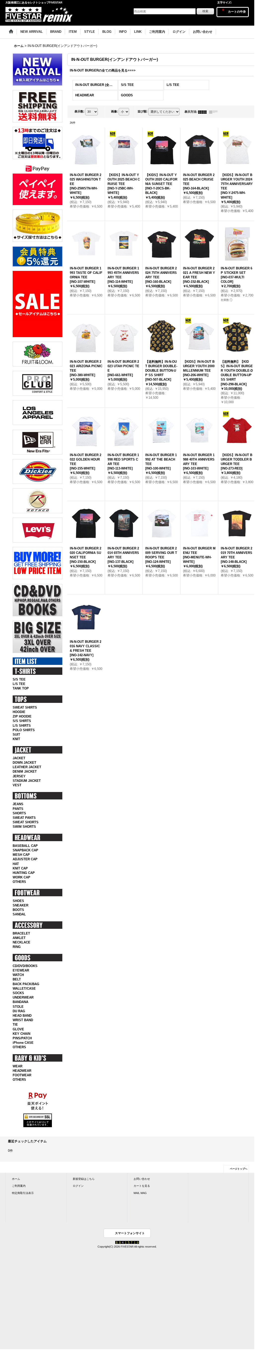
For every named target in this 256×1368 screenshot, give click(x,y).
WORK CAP (21, 877)
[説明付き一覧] (214, 111)
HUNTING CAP (24, 873)
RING (17, 947)
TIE (15, 1024)
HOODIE (19, 712)
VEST (17, 785)
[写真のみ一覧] (203, 111)
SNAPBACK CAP (25, 850)
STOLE (18, 1006)
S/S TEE (19, 679)
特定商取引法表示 (23, 1192)
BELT (17, 979)
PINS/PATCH (22, 1038)
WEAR (17, 1066)
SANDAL (19, 914)
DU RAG (19, 1011)
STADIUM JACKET (27, 781)
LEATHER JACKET (27, 767)
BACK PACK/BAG (26, 984)
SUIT (16, 734)
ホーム (16, 1178)
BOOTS (18, 910)
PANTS (18, 809)
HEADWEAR (22, 1071)
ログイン (78, 1185)
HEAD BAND (22, 1015)
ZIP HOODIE (22, 716)
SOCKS (18, 993)
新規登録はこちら (84, 1178)
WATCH (18, 975)
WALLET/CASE (24, 988)
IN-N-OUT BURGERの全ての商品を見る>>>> (103, 70)
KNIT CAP (20, 868)
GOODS (127, 95)
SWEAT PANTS (24, 818)
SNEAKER (20, 905)
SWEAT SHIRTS (25, 707)
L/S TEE (19, 684)
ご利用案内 (19, 1185)
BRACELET (21, 933)
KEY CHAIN (21, 1034)
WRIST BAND (23, 1020)
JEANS (18, 804)
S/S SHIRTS (22, 721)
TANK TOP (21, 688)
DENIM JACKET (25, 771)
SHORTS (19, 813)
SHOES (18, 901)
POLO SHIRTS (24, 730)
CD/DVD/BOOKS (25, 966)
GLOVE (18, 1029)
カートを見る (142, 1185)
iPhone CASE (23, 1042)
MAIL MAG (140, 1192)
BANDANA (20, 1002)
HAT (16, 864)
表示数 (79, 111)
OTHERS (19, 882)
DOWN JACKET (24, 762)
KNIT (16, 739)
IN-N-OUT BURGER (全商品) (96, 85)
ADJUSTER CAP (25, 859)
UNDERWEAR (23, 997)
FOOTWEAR (22, 1075)
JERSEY (19, 776)
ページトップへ (238, 1168)
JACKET (19, 758)
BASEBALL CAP (25, 846)
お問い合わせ (142, 1178)
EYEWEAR (21, 970)
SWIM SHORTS (24, 826)
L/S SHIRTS (22, 725)
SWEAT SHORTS (25, 822)
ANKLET (19, 938)
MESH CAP (21, 855)
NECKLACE (21, 942)
